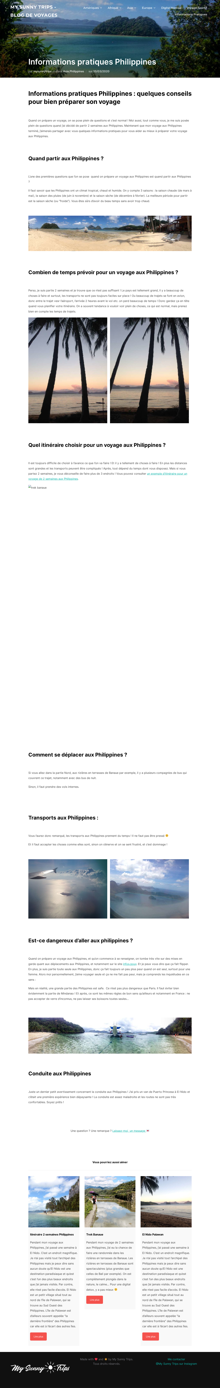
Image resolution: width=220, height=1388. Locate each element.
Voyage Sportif (197, 7)
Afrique (113, 7)
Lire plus (38, 1336)
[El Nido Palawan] (166, 1201)
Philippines (77, 71)
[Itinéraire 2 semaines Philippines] (53, 1201)
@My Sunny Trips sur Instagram (176, 1363)
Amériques (91, 7)
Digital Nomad (171, 7)
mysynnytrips (43, 71)
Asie (130, 7)
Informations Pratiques (191, 14)
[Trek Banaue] (110, 1201)
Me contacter (176, 1359)
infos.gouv (129, 964)
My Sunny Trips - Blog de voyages (34, 11)
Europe (147, 7)
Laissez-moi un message (129, 1130)
